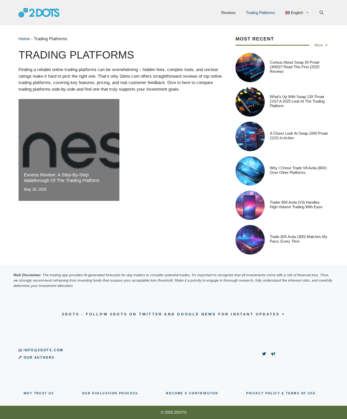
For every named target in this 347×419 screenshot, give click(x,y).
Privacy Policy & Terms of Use (281, 393)
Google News (196, 314)
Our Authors (39, 357)
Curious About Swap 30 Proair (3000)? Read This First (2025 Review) (295, 67)
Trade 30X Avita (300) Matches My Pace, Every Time (298, 238)
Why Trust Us (39, 393)
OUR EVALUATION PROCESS (110, 393)
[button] (321, 12)
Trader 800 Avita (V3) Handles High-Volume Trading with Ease (296, 204)
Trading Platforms (260, 12)
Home (24, 38)
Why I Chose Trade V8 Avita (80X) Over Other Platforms (298, 170)
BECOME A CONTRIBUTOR (192, 393)
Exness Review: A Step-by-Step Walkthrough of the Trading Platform (61, 177)
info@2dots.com (44, 350)
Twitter (150, 314)
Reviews (228, 12)
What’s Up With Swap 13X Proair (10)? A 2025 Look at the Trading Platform (297, 101)
